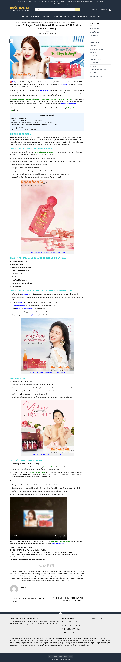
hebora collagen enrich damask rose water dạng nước (25, 578)
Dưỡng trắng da (44, 22)
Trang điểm (93, 73)
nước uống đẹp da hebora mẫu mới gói (62, 580)
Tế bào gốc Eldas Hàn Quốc (99, 69)
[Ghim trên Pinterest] (50, 565)
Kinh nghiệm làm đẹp (55, 22)
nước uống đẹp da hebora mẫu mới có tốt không (38, 580)
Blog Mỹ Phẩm (32, 1)
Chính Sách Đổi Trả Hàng (45, 1)
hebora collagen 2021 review (72, 573)
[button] (94, 9)
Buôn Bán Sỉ (19, 7)
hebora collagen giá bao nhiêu (47, 578)
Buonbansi (45, 108)
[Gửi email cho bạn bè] (47, 565)
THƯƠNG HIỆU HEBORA (19, 118)
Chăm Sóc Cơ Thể (47, 16)
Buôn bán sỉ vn (15, 638)
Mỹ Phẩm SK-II (24, 16)
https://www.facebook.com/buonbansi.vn (31, 559)
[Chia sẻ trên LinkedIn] (53, 565)
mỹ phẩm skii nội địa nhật (57, 638)
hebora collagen (61, 573)
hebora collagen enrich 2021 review (65, 575)
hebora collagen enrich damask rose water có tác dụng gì (69, 577)
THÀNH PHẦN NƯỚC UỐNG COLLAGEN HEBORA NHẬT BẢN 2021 (32, 123)
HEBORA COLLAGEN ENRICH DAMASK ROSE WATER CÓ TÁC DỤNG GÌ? (34, 125)
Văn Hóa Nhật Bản (73, 22)
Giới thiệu (63, 1)
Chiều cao (93, 39)
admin (54, 33)
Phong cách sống (95, 59)
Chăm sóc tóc (94, 35)
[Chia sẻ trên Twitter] (44, 565)
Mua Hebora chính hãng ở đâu (64, 578)
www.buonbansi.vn (22, 557)
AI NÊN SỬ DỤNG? (17, 127)
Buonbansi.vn (96, 618)
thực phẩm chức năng (80, 638)
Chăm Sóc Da (35, 16)
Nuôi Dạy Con (94, 56)
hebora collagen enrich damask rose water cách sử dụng (39, 577)
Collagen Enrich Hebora (41, 573)
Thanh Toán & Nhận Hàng (61, 4)
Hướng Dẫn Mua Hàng (86, 1)
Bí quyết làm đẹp (21, 22)
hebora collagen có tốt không (36, 575)
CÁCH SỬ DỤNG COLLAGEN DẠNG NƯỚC (24, 129)
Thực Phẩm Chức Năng (79, 16)
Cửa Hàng (56, 1)
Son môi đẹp (94, 62)
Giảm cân (93, 45)
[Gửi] (77, 9)
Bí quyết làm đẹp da (32, 22)
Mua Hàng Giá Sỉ (98, 1)
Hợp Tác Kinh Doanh (73, 1)
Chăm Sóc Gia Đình (94, 16)
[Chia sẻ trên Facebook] (40, 565)
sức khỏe (64, 22)
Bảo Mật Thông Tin (22, 1)
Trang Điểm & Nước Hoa (62, 16)
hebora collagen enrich (50, 575)
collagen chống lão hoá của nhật (26, 573)
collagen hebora (52, 573)
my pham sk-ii (94, 52)
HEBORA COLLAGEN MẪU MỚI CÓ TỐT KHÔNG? (26, 120)
